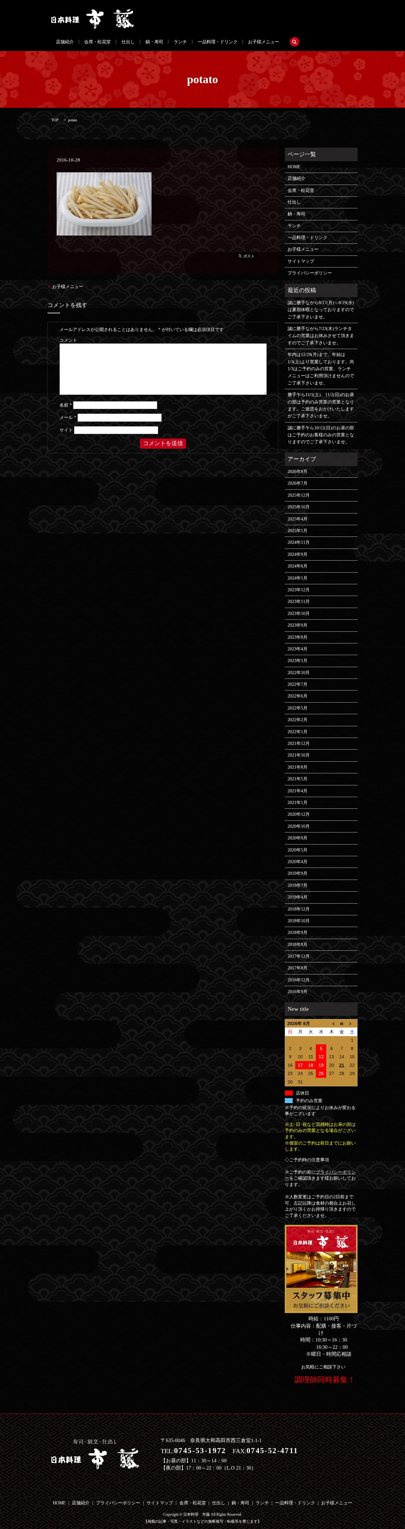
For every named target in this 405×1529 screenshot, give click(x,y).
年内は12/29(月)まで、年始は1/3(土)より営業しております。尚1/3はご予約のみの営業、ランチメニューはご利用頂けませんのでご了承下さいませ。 (321, 368)
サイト (66, 430)
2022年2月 (298, 719)
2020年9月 (298, 838)
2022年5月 (298, 708)
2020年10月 (299, 826)
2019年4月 (298, 897)
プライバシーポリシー (310, 273)
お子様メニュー (263, 42)
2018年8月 (298, 944)
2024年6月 (298, 566)
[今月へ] (342, 1023)
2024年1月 (298, 578)
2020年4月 (298, 861)
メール (67, 417)
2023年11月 (299, 601)
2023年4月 (298, 649)
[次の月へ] (352, 1023)
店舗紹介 (65, 42)
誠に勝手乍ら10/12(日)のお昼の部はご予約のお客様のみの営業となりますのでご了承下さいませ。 (321, 435)
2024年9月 (298, 554)
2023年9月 (298, 625)
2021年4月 (298, 791)
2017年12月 (299, 956)
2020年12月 (299, 814)
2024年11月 (299, 542)
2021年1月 (298, 802)
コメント (68, 340)
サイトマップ (301, 261)
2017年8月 (298, 968)
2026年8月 (298, 471)
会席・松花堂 (97, 42)
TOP (55, 120)
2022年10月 (299, 672)
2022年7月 (298, 684)
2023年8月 (298, 637)
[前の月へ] (331, 1023)
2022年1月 (298, 731)
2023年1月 (298, 660)
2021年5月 (298, 779)
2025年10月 (299, 507)
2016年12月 (299, 980)
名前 (65, 405)
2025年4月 (298, 519)
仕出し (128, 42)
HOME (294, 166)
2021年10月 (299, 755)
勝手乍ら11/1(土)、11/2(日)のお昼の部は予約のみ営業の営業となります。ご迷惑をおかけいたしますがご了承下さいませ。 (321, 405)
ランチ (180, 42)
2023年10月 (299, 613)
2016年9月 (298, 991)
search (294, 41)
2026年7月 (298, 483)
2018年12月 (299, 909)
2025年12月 (299, 495)
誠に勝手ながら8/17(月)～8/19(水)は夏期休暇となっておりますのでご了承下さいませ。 (321, 309)
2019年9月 (298, 873)
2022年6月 (298, 696)
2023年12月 (299, 589)
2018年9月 (298, 932)
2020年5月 (298, 850)
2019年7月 (298, 885)
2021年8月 (298, 767)
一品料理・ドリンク (218, 42)
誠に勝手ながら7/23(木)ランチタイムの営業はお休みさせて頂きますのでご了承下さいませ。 (321, 335)
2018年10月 (299, 920)
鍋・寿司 (154, 42)
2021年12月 (299, 743)
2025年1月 (298, 530)
